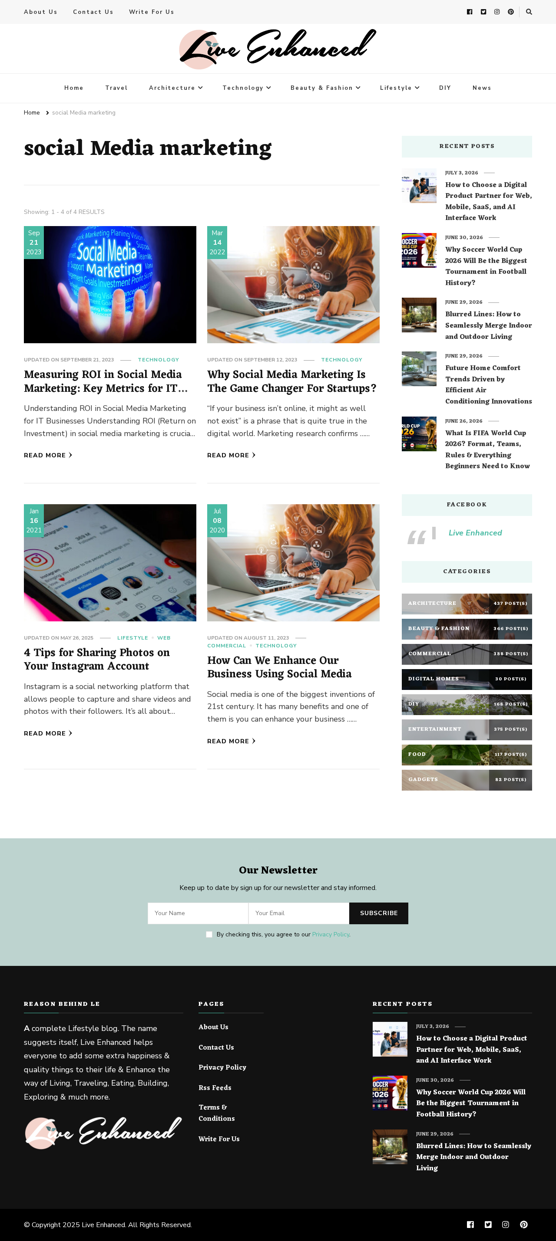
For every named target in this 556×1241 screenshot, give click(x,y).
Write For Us (152, 12)
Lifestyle (396, 88)
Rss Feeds (215, 1088)
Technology (243, 88)
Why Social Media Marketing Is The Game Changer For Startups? (292, 382)
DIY (445, 88)
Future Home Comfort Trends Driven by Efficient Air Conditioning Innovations (488, 385)
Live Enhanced (475, 533)
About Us (41, 12)
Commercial (226, 645)
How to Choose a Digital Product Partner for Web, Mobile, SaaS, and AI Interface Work (488, 202)
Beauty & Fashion (322, 88)
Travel (116, 88)
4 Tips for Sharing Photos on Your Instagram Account (97, 660)
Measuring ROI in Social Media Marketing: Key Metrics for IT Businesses (103, 388)
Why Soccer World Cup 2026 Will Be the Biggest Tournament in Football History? (486, 267)
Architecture (172, 88)
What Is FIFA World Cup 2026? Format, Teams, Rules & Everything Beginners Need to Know (487, 450)
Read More (45, 455)
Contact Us (93, 12)
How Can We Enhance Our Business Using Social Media (279, 668)
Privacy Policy (330, 934)
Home (74, 88)
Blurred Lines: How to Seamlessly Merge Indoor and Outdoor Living (488, 326)
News (482, 88)
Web (164, 637)
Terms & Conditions (217, 1114)
